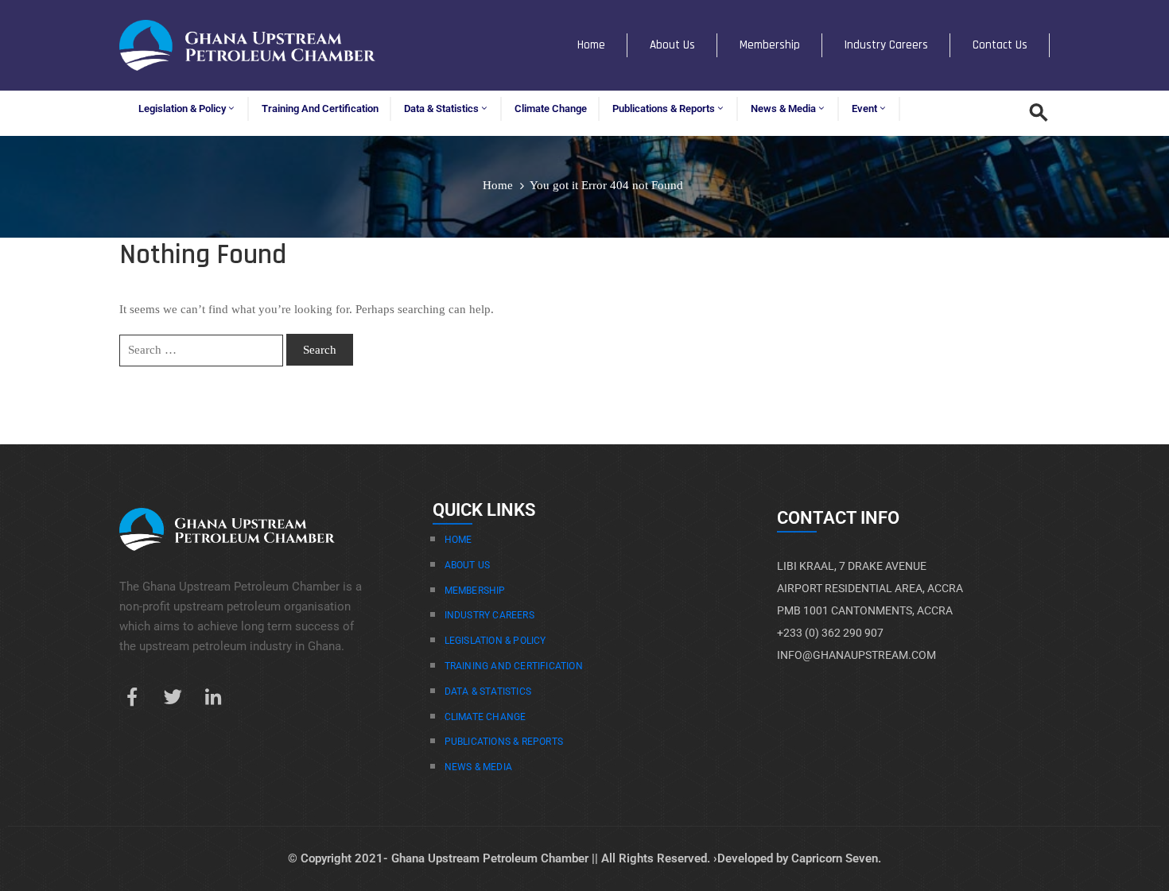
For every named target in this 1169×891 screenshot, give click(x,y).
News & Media (783, 108)
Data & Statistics (441, 108)
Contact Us (1000, 44)
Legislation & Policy (182, 108)
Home (591, 44)
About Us (672, 44)
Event (864, 108)
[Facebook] (132, 697)
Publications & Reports (663, 108)
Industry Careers (886, 44)
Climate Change (551, 108)
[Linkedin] (213, 697)
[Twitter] (172, 697)
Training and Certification (320, 108)
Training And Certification (514, 666)
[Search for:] (201, 350)
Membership (770, 44)
